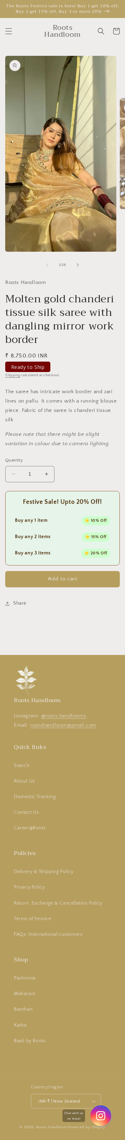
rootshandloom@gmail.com (63, 725)
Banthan (23, 1009)
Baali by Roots (29, 1041)
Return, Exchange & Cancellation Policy (58, 903)
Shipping (12, 375)
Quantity (14, 460)
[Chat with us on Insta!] (100, 1115)
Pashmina (25, 978)
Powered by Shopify (87, 1127)
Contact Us (26, 812)
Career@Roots (29, 828)
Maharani (24, 993)
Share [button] (19, 603)
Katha (20, 1025)
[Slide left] (47, 265)
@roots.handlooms (63, 716)
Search (22, 765)
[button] (8, 31)
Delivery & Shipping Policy (44, 871)
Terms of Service (32, 919)
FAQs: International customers (48, 934)
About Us (24, 781)
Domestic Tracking (35, 797)
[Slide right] (77, 265)
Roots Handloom (51, 1127)
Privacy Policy (29, 887)
